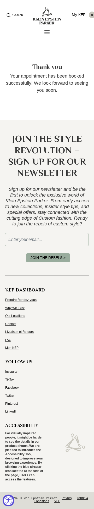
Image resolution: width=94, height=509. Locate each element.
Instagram (12, 371)
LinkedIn (11, 411)
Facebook (12, 387)
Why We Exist (15, 308)
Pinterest (11, 403)
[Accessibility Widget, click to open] (8, 500)
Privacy (67, 498)
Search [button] (17, 15)
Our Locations (15, 316)
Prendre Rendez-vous (21, 300)
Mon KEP (12, 348)
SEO (57, 501)
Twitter (9, 395)
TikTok (9, 379)
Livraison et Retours (19, 332)
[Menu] (47, 32)
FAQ (8, 340)
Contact (10, 324)
